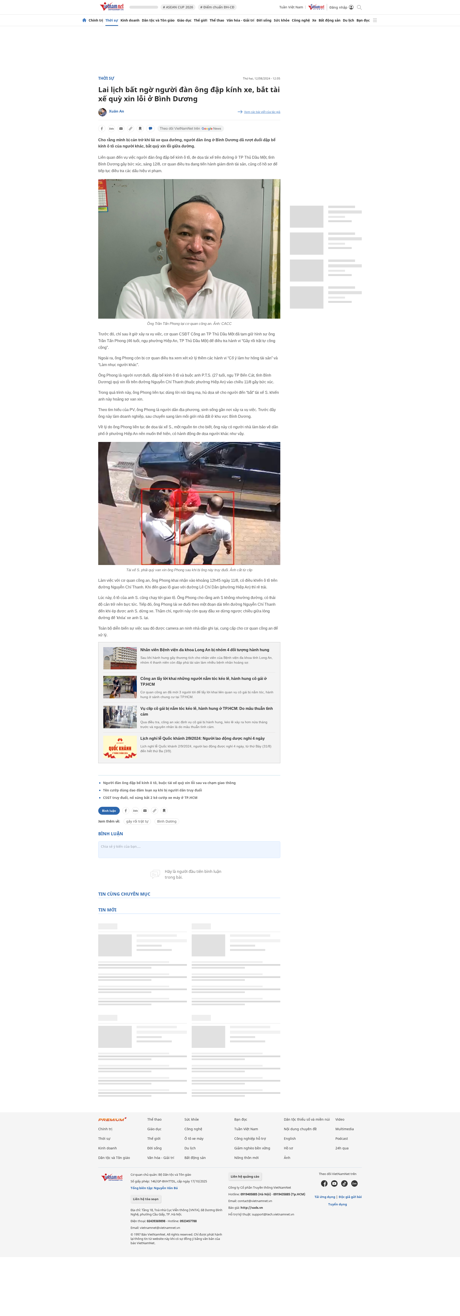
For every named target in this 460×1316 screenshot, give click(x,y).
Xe (314, 20)
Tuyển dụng (337, 1204)
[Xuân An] (102, 112)
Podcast (341, 1138)
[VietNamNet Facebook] (324, 1185)
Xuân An (116, 111)
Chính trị (96, 20)
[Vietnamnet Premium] (112, 1121)
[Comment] (150, 128)
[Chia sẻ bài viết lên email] (121, 128)
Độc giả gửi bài (350, 1197)
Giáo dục (184, 20)
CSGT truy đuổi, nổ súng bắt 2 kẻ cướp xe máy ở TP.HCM (150, 797)
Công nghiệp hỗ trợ (250, 1138)
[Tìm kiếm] (359, 7)
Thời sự (111, 20)
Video (339, 1119)
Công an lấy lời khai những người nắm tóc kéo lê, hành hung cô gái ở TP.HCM (203, 681)
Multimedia (344, 1129)
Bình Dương (167, 821)
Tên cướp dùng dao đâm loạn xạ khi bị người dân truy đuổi (152, 790)
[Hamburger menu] (375, 20)
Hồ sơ (288, 1148)
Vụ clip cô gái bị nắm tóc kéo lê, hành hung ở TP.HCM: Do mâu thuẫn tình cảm (206, 711)
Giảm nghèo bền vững (252, 1148)
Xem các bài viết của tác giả (262, 112)
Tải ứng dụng (325, 1197)
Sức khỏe (281, 20)
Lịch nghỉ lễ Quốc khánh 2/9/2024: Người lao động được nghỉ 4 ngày (202, 738)
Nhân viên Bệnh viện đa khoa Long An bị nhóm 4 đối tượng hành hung (204, 650)
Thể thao (217, 20)
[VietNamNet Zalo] (354, 1185)
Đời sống (264, 20)
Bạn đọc (363, 20)
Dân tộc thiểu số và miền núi (307, 1119)
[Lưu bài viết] (140, 128)
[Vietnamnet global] (316, 8)
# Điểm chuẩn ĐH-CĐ (217, 7)
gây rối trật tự (137, 821)
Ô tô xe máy (193, 1138)
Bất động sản (329, 20)
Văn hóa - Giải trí (240, 20)
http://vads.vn (252, 1207)
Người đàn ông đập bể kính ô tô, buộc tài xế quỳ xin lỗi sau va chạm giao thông (169, 782)
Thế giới (200, 20)
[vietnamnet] (112, 12)
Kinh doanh (130, 20)
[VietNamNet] (84, 20)
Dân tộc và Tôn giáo (158, 20)
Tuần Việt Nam (291, 7)
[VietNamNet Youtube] (334, 1185)
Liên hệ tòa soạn (146, 1199)
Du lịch (348, 20)
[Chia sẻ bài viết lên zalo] (111, 128)
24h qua (342, 1148)
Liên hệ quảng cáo (245, 1176)
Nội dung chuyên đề (300, 1129)
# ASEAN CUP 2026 (178, 7)
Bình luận (109, 811)
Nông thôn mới (246, 1157)
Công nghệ (301, 20)
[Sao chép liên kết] (130, 128)
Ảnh (287, 1157)
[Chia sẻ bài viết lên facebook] (101, 128)
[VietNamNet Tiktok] (344, 1185)
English (290, 1138)
